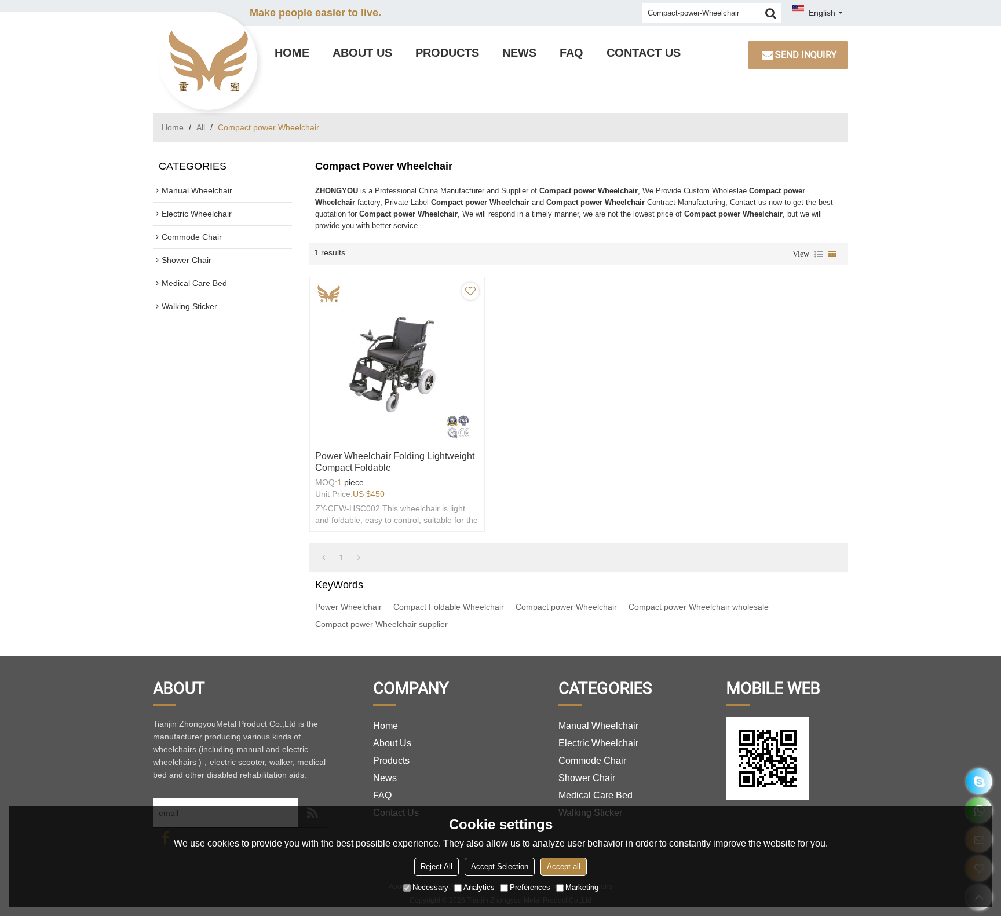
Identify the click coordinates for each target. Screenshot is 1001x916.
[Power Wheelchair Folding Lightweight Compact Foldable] (397, 361)
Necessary (430, 887)
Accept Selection (499, 866)
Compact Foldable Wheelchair (448, 606)
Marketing (581, 887)
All (200, 127)
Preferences (530, 887)
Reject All (436, 866)
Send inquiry (805, 54)
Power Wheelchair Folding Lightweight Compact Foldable (394, 461)
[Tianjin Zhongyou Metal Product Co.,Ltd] (208, 61)
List (818, 254)
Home (292, 52)
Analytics (479, 887)
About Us (362, 52)
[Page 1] (323, 557)
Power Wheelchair (348, 606)
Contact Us (644, 52)
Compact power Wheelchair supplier (381, 624)
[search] (771, 13)
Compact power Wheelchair (566, 606)
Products (447, 52)
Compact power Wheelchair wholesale (699, 606)
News (519, 52)
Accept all (563, 866)
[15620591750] (979, 781)
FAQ (571, 52)
